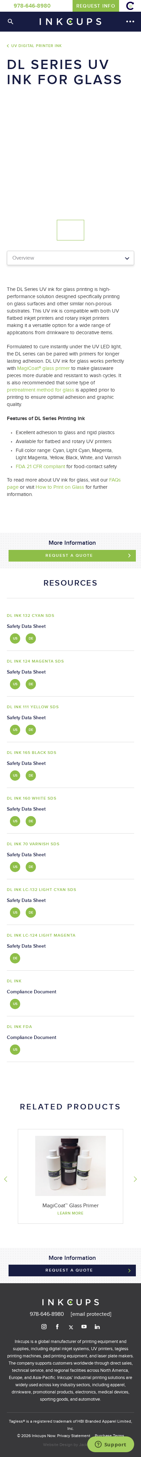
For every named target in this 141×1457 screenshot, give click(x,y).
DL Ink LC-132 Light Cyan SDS (41, 889)
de (31, 638)
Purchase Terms (109, 1435)
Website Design (58, 1444)
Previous (6, 1179)
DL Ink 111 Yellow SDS (33, 707)
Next (135, 1179)
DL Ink (14, 981)
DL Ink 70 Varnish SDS (33, 844)
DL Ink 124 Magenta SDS (35, 661)
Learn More (70, 1213)
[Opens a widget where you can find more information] (110, 1445)
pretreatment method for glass (40, 390)
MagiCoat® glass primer (43, 368)
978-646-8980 (32, 6)
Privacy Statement (73, 1435)
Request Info (95, 6)
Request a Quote (69, 555)
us (15, 638)
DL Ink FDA (19, 1026)
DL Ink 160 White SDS (31, 798)
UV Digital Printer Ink (36, 46)
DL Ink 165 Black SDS (31, 752)
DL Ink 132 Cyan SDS (30, 615)
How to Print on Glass (60, 487)
